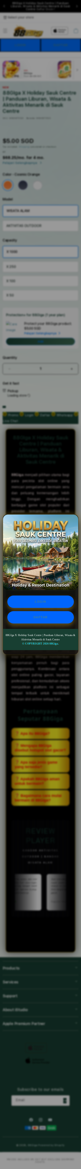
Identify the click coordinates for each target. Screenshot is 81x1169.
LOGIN (40, 601)
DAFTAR (40, 617)
